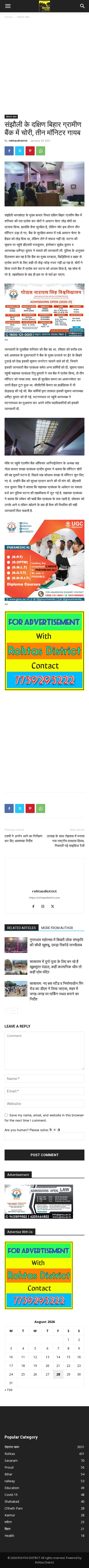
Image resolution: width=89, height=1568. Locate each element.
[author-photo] (44, 885)
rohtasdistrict (18, 140)
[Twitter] (19, 150)
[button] (7, 6)
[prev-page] (7, 1010)
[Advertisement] (44, 68)
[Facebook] (9, 150)
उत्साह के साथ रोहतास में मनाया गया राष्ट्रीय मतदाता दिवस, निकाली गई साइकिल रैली (65, 841)
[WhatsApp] (40, 150)
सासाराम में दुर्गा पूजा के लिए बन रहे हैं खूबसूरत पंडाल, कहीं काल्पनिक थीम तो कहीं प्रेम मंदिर (56, 966)
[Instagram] (44, 906)
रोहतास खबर (23, 17)
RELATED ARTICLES (21, 928)
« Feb (9, 1390)
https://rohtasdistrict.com (44, 897)
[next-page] (15, 1010)
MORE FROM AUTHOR (57, 928)
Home (9, 17)
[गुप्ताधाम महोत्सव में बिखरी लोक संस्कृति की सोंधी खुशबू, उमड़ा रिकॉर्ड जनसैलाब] (16, 945)
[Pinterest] (30, 150)
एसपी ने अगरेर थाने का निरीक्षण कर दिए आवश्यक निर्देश (23, 838)
